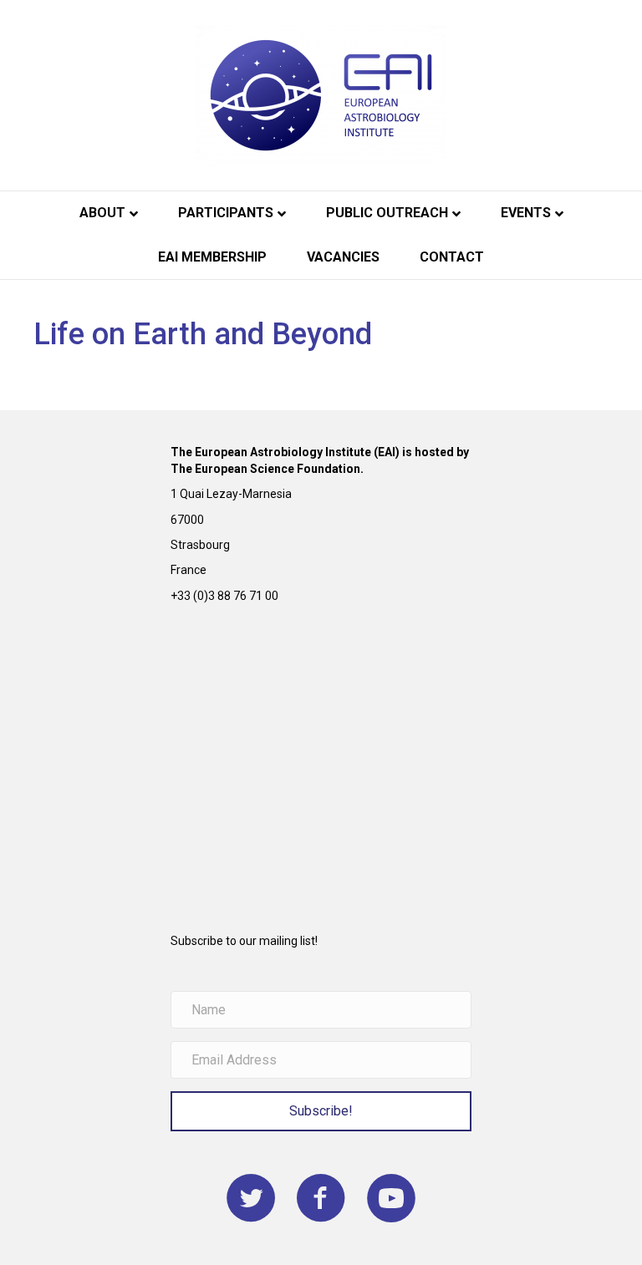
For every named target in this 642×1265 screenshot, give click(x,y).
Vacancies (343, 257)
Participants (225, 213)
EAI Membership (212, 257)
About (102, 213)
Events (526, 213)
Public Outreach (387, 213)
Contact (452, 257)
